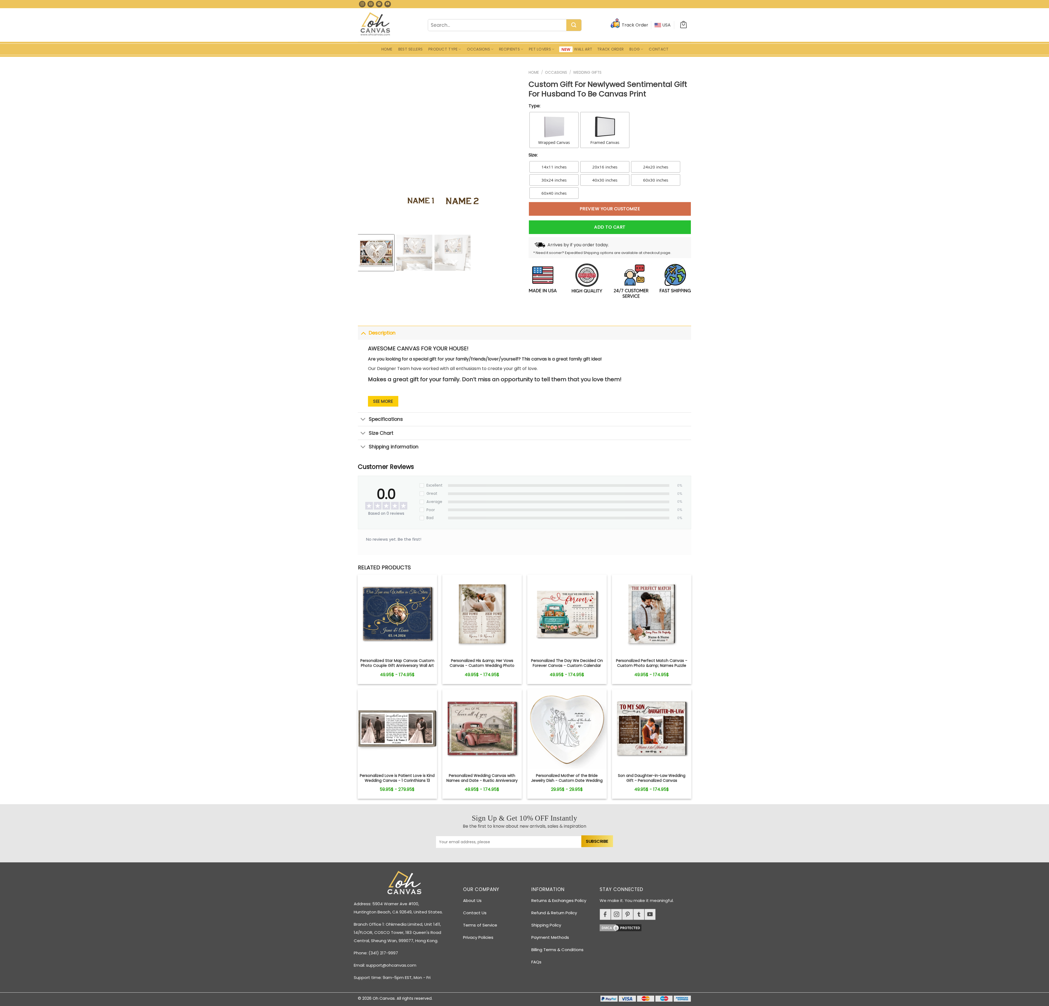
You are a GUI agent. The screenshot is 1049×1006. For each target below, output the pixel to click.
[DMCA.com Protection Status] (647, 927)
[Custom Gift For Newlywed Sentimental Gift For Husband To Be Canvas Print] (397, 614)
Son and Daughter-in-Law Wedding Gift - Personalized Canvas (651, 778)
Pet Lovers (540, 49)
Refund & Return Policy (554, 913)
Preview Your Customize (610, 209)
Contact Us (475, 913)
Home (387, 49)
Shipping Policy (546, 925)
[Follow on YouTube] (387, 4)
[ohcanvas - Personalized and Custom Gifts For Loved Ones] (375, 24)
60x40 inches (554, 193)
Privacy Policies (478, 937)
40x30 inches (604, 180)
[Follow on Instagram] (362, 4)
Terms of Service (480, 925)
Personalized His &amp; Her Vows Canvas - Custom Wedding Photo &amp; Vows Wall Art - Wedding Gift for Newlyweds (482, 668)
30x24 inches (554, 180)
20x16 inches (604, 167)
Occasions (478, 49)
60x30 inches (655, 180)
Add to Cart (609, 227)
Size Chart (381, 433)
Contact (658, 49)
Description (382, 333)
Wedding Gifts (587, 72)
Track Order (610, 49)
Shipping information (394, 446)
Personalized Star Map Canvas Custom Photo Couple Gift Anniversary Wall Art (397, 663)
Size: (533, 155)
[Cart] (683, 25)
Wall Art (583, 49)
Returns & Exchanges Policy (558, 900)
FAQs (536, 962)
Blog (634, 49)
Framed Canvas (604, 142)
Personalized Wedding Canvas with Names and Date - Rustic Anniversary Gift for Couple (482, 780)
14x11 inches (554, 167)
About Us (472, 900)
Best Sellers (410, 49)
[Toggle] (363, 333)
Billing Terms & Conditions (557, 949)
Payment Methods (550, 937)
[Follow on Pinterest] (379, 4)
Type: (534, 106)
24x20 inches (655, 167)
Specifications (386, 419)
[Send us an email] (370, 4)
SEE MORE (383, 401)
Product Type (443, 49)
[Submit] (573, 25)
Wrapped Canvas (554, 142)
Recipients (509, 49)
